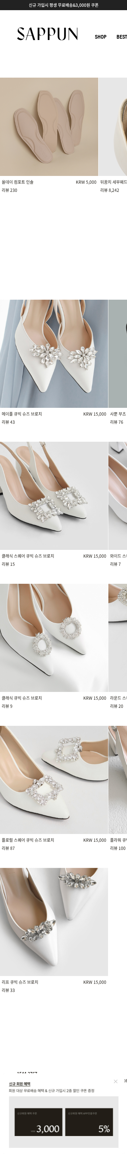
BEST (122, 37)
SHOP (100, 37)
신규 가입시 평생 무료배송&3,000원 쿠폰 (64, 5)
